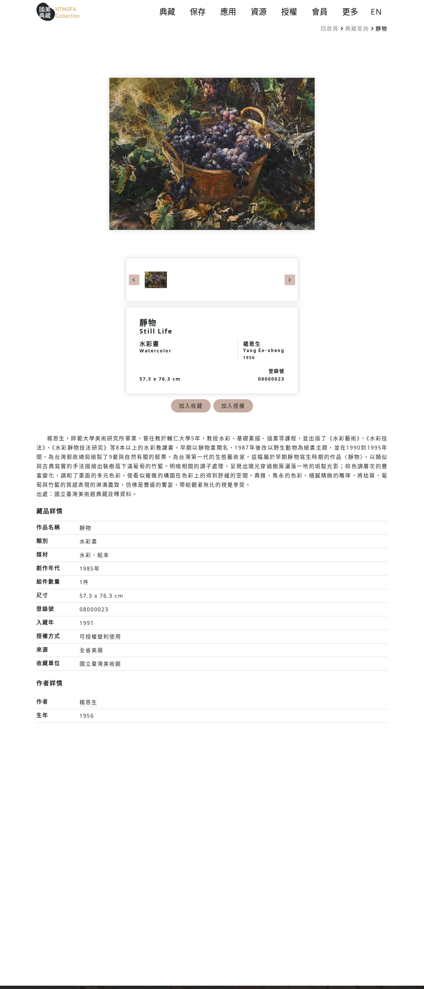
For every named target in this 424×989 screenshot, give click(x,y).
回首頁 (330, 28)
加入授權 (233, 405)
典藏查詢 (357, 28)
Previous (134, 280)
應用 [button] (228, 11)
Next (290, 280)
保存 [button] (198, 11)
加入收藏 (191, 405)
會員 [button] (320, 11)
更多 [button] (350, 11)
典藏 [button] (167, 11)
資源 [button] (259, 11)
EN (376, 11)
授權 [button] (289, 11)
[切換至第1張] (156, 279)
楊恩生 (88, 702)
